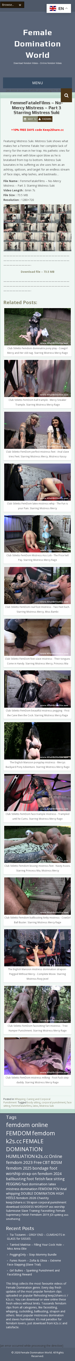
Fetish (25, 1214)
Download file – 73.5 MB (37, 272)
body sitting (33, 1102)
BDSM (56, 1162)
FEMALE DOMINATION (25, 1145)
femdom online (27, 1125)
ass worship (57, 1207)
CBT (46, 1162)
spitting (58, 1214)
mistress (12, 1189)
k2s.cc (42, 1156)
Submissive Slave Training (23, 1211)
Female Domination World (37, 44)
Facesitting (48, 1211)
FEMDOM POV (48, 1189)
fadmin (46, 119)
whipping (13, 1193)
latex (35, 1105)
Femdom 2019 (39, 1214)
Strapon (32, 1202)
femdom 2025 (19, 1168)
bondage (40, 1168)
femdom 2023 (19, 1162)
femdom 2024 (49, 1173)
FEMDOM (18, 1133)
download (12, 1207)
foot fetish (36, 1178)
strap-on (29, 1173)
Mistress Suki (46, 1105)
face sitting (55, 1178)
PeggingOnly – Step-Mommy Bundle (33, 1254)
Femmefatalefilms (21, 1105)
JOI (51, 1214)
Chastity (43, 1198)
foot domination (35, 1184)
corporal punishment (54, 1102)
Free (38, 1162)
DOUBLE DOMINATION (38, 1193)
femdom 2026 (26, 1198)
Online (55, 1156)
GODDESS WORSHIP (34, 1207)
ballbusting (16, 1178)
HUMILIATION (20, 1156)
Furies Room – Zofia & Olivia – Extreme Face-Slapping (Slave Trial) (34, 1262)
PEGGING (13, 1184)
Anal (63, 1189)
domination (28, 1189)
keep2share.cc (16, 1202)
